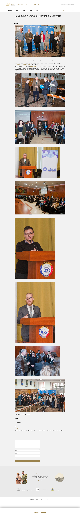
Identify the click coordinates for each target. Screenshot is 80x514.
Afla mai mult (44, 512)
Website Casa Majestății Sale (66, 10)
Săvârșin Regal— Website (57, 490)
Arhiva (31, 10)
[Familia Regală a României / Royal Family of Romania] (22, 6)
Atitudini (23, 10)
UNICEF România (18, 64)
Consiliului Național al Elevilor (21, 61)
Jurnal (17, 10)
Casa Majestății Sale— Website (44, 490)
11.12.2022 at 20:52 (18, 428)
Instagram (68, 4)
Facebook (62, 4)
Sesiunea (16, 63)
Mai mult (40, 480)
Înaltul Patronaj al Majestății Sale (36, 66)
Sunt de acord (36, 512)
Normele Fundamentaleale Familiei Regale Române (27, 490)
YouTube (65, 4)
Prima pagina (10, 10)
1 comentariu (23, 20)
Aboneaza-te (72, 4)
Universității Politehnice (27, 64)
